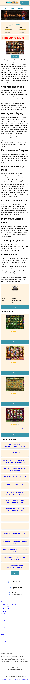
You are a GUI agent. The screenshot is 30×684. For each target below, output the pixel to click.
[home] (12, 4)
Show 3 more (4, 613)
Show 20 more (4, 646)
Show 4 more (4, 629)
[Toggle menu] (2, 2)
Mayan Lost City (15, 398)
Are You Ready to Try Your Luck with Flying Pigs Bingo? (15, 445)
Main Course (15, 367)
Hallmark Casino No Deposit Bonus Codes (15, 469)
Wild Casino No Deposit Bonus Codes (15, 542)
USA (4, 620)
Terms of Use (25, 679)
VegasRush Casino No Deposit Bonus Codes (15, 526)
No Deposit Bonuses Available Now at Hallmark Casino (15, 461)
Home (5, 8)
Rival (4, 643)
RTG (4, 639)
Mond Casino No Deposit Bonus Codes (15, 550)
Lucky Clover (15, 336)
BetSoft (5, 641)
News (2, 618)
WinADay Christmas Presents (15, 476)
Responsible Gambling (7, 679)
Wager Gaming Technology (9, 604)
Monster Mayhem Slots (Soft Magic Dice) (15, 430)
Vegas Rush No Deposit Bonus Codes (15, 534)
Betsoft (4, 611)
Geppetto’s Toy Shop (15, 452)
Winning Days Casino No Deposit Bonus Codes (15, 566)
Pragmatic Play (6, 608)
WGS (4, 636)
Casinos (3, 601)
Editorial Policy (17, 679)
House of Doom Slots (15, 484)
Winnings (5, 622)
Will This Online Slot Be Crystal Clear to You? (15, 493)
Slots (12, 8)
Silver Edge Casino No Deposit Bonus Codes (15, 518)
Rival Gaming (6, 606)
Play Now (24, 2)
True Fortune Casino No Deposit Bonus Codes (15, 502)
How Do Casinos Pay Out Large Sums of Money (15, 558)
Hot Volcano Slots (8, 30)
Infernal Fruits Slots (22, 30)
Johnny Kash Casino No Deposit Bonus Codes (15, 510)
